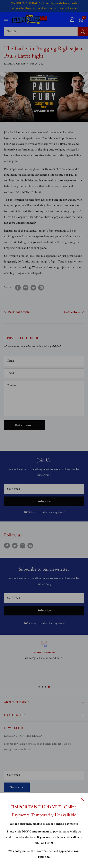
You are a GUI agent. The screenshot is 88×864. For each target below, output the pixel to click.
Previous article (18, 312)
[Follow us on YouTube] (30, 545)
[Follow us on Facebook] (7, 545)
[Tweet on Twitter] (33, 288)
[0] (80, 19)
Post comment (24, 425)
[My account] (72, 19)
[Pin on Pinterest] (25, 288)
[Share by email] (41, 288)
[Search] (83, 31)
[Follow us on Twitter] (15, 545)
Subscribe (44, 501)
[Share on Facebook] (18, 288)
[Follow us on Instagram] (22, 545)
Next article (72, 312)
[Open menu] (6, 19)
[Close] (82, 799)
